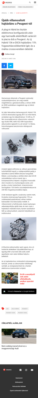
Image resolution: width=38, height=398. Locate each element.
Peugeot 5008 (22, 312)
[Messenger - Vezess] (10, 65)
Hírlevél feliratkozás (9, 7)
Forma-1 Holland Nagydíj (25, 7)
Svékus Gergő (9, 54)
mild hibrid (15, 308)
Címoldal (4, 13)
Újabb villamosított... (22, 13)
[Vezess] (9, 2)
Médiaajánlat (19, 382)
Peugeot (25, 308)
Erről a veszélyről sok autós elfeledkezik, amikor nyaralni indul (27, 279)
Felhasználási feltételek (19, 386)
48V (7, 308)
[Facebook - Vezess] (4, 65)
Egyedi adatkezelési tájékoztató (19, 390)
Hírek (11, 13)
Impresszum (19, 378)
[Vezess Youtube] (32, 369)
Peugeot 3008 (10, 312)
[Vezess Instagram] (26, 369)
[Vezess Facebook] (21, 369)
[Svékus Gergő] (3, 54)
